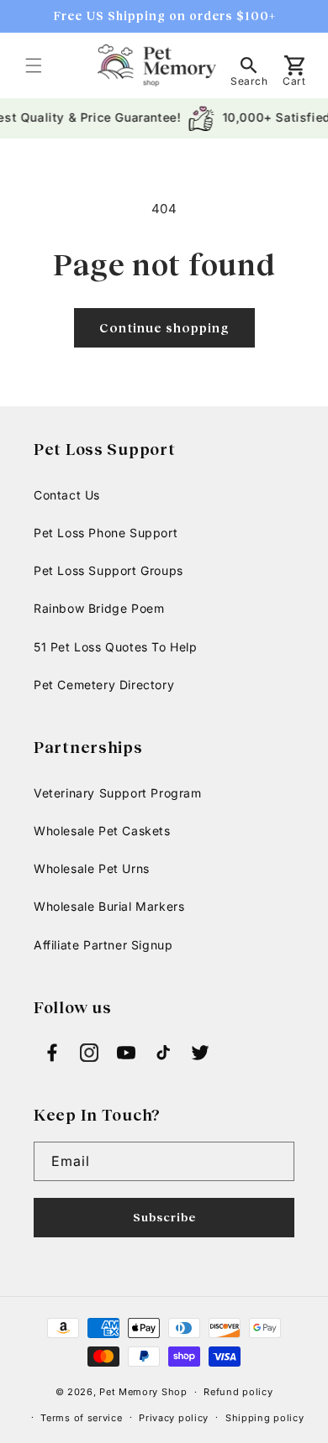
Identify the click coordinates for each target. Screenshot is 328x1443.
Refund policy (238, 1392)
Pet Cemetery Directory (104, 684)
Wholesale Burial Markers (109, 906)
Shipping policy (264, 1418)
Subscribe (164, 1217)
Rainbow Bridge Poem (99, 608)
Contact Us (67, 495)
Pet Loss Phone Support (105, 532)
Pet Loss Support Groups (108, 570)
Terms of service (81, 1418)
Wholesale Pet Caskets (102, 830)
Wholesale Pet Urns (92, 868)
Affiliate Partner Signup (103, 945)
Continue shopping (164, 327)
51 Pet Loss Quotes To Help (116, 647)
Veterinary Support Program (118, 793)
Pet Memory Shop (143, 1392)
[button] (33, 65)
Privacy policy (174, 1418)
